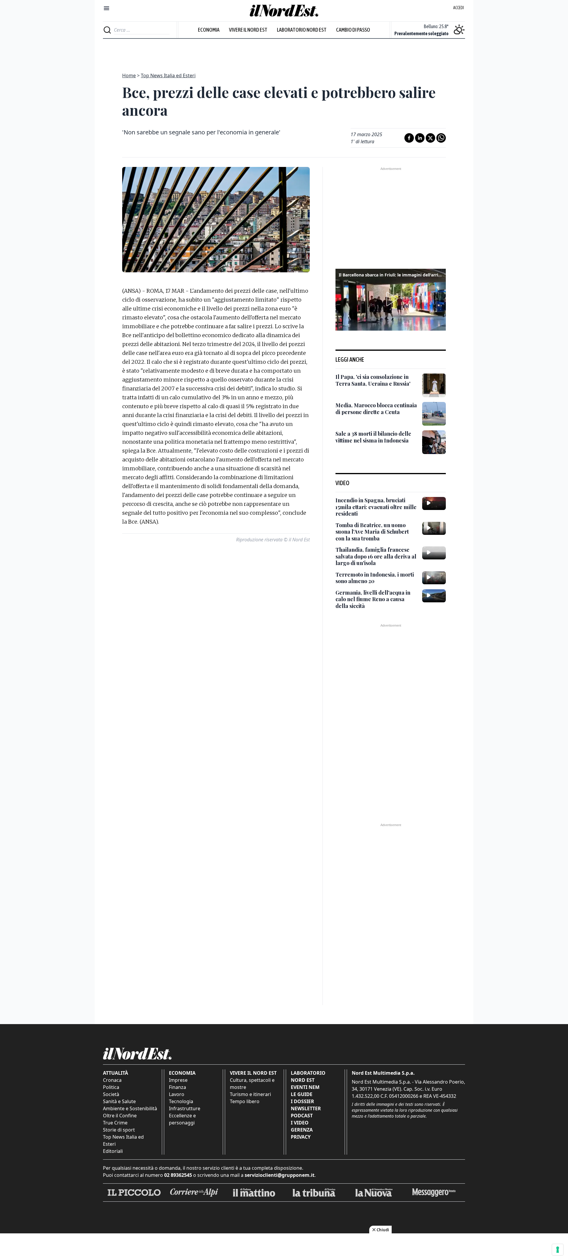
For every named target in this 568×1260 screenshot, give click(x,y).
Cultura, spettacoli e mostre (252, 1083)
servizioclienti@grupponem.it (279, 1175)
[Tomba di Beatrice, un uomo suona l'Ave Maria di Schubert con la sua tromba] (434, 528)
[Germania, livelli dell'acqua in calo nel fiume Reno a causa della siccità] (434, 595)
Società (111, 1094)
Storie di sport (119, 1130)
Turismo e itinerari (250, 1094)
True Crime (115, 1122)
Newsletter (306, 1108)
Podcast (302, 1115)
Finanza (177, 1087)
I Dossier (302, 1101)
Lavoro (176, 1094)
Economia (209, 30)
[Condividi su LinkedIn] (420, 138)
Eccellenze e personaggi (182, 1119)
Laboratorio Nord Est (302, 30)
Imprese (178, 1080)
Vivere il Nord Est (248, 30)
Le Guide (301, 1094)
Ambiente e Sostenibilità (130, 1108)
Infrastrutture (184, 1108)
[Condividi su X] (430, 138)
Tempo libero (244, 1101)
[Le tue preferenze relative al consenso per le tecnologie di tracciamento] (557, 1249)
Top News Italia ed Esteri (168, 75)
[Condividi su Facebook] (409, 138)
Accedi (458, 7)
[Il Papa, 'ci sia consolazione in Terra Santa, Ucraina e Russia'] (434, 385)
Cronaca (112, 1080)
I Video (300, 1122)
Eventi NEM (305, 1087)
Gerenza (302, 1130)
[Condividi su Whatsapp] (441, 138)
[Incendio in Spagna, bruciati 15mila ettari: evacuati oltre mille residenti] (434, 503)
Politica (111, 1087)
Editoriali (113, 1151)
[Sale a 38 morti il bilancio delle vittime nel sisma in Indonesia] (434, 442)
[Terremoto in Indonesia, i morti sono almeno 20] (434, 577)
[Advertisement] (284, 52)
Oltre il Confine (120, 1115)
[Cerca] (107, 29)
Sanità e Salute (119, 1101)
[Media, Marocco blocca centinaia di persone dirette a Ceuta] (434, 414)
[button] (390, 299)
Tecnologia (181, 1101)
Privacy (301, 1137)
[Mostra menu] (106, 8)
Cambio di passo (353, 30)
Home (129, 75)
